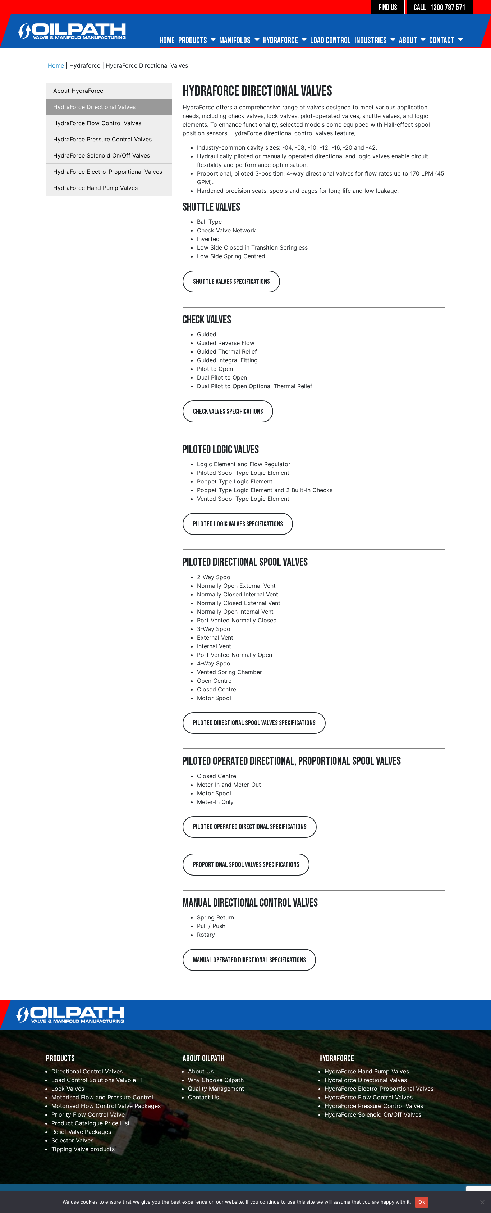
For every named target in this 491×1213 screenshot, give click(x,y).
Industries (371, 40)
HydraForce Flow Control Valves (97, 123)
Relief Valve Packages (81, 1131)
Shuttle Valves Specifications (231, 281)
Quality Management (216, 1088)
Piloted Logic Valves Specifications (238, 524)
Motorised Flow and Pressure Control (102, 1097)
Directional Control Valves (87, 1071)
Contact (442, 40)
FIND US (387, 8)
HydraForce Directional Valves (94, 106)
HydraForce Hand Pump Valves (95, 187)
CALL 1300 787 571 (439, 8)
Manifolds (235, 40)
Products (193, 40)
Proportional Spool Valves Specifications (246, 864)
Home (167, 40)
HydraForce (281, 40)
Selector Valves (72, 1140)
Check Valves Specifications (228, 411)
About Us (201, 1071)
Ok (421, 1202)
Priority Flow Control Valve (88, 1114)
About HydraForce (78, 90)
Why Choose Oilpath (216, 1079)
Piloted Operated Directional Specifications (250, 827)
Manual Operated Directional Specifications (249, 960)
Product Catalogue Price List (90, 1123)
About (408, 40)
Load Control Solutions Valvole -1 (97, 1079)
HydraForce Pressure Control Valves (102, 139)
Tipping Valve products (83, 1149)
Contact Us (203, 1097)
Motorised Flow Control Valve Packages (106, 1105)
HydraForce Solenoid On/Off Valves (101, 155)
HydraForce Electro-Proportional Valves (107, 171)
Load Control (330, 40)
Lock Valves (67, 1088)
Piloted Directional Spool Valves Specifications (254, 723)
